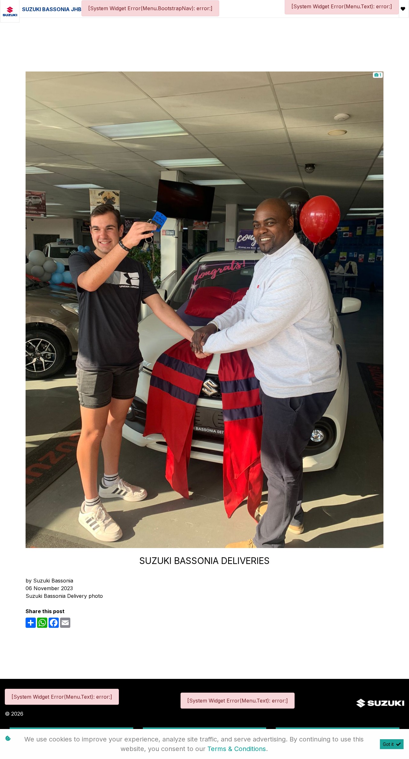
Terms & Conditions (236, 749)
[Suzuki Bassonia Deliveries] (204, 309)
